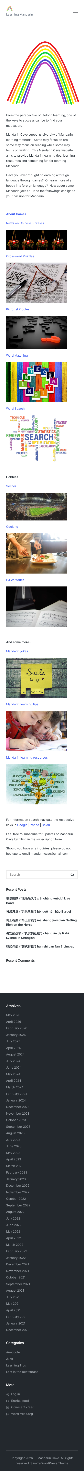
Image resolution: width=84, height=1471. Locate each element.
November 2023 (18, 1113)
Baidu (46, 825)
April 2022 (13, 1238)
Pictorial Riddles (18, 309)
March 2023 (14, 1166)
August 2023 (15, 1133)
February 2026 (16, 1028)
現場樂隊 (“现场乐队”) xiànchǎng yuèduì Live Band (38, 900)
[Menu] (75, 11)
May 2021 (13, 1304)
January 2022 (16, 1258)
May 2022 (13, 1231)
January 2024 (16, 1100)
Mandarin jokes (17, 651)
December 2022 (17, 1185)
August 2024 (15, 1054)
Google (22, 825)
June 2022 (13, 1225)
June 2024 (14, 1067)
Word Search (15, 408)
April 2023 (13, 1159)
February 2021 (16, 1317)
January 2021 (15, 1323)
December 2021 (17, 1264)
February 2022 (16, 1251)
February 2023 (16, 1172)
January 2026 (16, 1035)
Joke (9, 1359)
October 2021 (15, 1277)
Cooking (12, 527)
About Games (16, 214)
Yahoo (34, 825)
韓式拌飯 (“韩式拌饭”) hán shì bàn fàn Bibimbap (40, 946)
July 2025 (13, 1041)
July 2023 (13, 1140)
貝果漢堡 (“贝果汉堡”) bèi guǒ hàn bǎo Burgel (38, 911)
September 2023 (18, 1127)
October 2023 (16, 1120)
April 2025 (13, 1048)
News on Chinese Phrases (25, 223)
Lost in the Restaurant (22, 1372)
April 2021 (13, 1310)
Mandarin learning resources (27, 757)
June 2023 (14, 1146)
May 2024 (13, 1074)
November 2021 (17, 1271)
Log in (15, 1394)
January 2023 (16, 1179)
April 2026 (13, 1022)
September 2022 (18, 1205)
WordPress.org (22, 1414)
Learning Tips (16, 1365)
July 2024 (13, 1061)
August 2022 (15, 1212)
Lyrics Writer (15, 580)
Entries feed (20, 1401)
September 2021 (18, 1284)
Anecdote (13, 1352)
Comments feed (22, 1407)
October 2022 (16, 1199)
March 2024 (14, 1087)
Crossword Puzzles (20, 256)
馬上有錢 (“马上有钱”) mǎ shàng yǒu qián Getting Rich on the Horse (41, 922)
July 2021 (13, 1297)
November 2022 (17, 1192)
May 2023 (13, 1153)
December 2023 (18, 1107)
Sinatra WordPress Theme (49, 1463)
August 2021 (15, 1290)
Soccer (11, 486)
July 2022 (13, 1218)
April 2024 (13, 1081)
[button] (72, 874)
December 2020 (17, 1330)
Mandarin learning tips (22, 704)
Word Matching (17, 355)
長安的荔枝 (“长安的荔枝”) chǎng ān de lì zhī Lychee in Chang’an (37, 935)
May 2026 (13, 1015)
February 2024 (16, 1094)
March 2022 (14, 1245)
